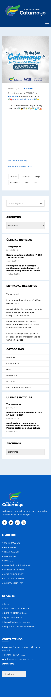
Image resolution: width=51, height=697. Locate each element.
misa (27, 182)
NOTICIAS (28, 89)
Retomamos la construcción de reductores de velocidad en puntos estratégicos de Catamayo (23, 324)
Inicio (6, 604)
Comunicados (12, 363)
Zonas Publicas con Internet (17, 622)
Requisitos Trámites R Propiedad (19, 626)
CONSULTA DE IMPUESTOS (16, 608)
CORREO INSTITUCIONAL (15, 613)
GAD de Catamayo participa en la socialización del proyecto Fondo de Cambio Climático (23, 336)
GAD (8, 369)
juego (37, 176)
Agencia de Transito (13, 617)
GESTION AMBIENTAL (14, 578)
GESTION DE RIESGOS (14, 574)
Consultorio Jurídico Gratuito (17, 565)
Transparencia (14, 246)
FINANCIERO (10, 556)
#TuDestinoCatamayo (18, 160)
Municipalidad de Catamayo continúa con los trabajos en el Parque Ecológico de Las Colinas (23, 268)
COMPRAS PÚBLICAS (13, 583)
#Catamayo (13, 96)
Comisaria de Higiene (14, 569)
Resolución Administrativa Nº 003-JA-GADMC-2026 (24, 256)
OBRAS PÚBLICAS (12, 542)
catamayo (26, 176)
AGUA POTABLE (11, 547)
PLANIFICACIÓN (11, 551)
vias (35, 182)
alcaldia (13, 176)
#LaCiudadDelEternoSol (23, 99)
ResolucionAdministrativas (19, 387)
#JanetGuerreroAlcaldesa (20, 166)
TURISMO (8, 560)
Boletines (10, 357)
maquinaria (15, 182)
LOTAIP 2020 (12, 375)
